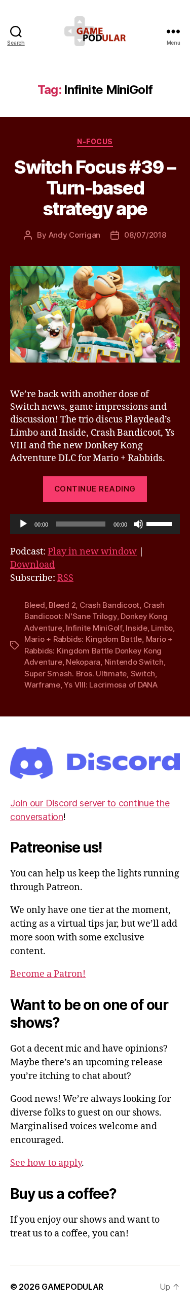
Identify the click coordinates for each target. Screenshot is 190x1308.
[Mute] (138, 524)
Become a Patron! (48, 974)
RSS (65, 578)
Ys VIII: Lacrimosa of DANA (110, 685)
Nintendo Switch (134, 662)
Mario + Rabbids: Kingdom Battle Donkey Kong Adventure (98, 650)
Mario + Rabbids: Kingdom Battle (83, 639)
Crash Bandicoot (109, 605)
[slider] (160, 523)
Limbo (162, 628)
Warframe (42, 685)
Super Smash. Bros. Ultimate (75, 673)
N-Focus (95, 141)
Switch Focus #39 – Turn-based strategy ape (94, 188)
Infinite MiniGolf (94, 628)
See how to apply (46, 1163)
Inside (136, 628)
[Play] (23, 524)
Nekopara (83, 662)
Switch (143, 673)
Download (32, 565)
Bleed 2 (62, 605)
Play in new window (92, 552)
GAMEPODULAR (72, 1287)
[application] (95, 524)
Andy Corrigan (75, 235)
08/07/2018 (145, 235)
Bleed (34, 605)
